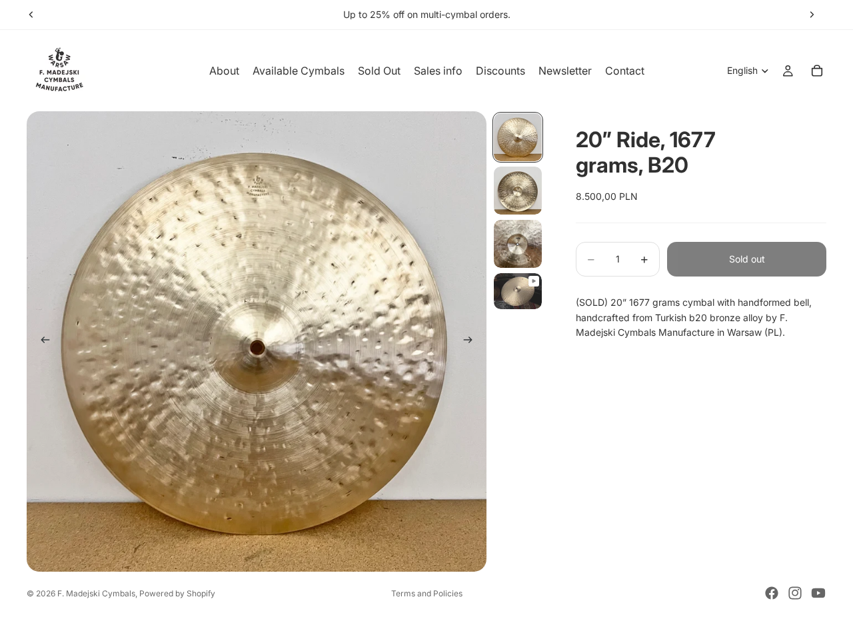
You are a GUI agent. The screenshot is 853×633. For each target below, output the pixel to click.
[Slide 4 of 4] (518, 291)
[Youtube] (818, 593)
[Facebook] (772, 593)
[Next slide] (811, 14)
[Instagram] (795, 593)
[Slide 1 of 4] (518, 137)
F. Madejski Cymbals (96, 593)
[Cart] (817, 70)
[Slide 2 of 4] (518, 191)
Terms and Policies (426, 593)
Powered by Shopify (177, 593)
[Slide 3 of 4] (518, 244)
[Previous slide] (31, 14)
